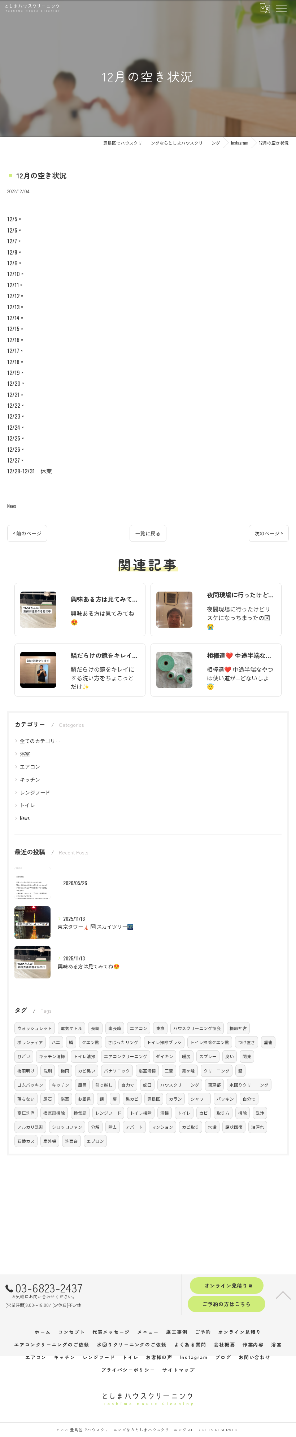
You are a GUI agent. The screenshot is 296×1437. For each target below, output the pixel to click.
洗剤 (47, 1070)
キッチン (30, 779)
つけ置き (246, 1042)
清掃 (164, 1113)
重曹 (268, 1042)
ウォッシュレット (34, 1028)
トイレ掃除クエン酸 (209, 1042)
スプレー (208, 1056)
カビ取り (190, 1127)
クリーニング (217, 1070)
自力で (127, 1085)
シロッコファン (67, 1127)
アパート (134, 1127)
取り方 (223, 1113)
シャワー (199, 1099)
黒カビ (132, 1099)
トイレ (27, 805)
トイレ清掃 (84, 1056)
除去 (112, 1127)
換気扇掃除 (54, 1113)
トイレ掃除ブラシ (164, 1042)
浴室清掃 (147, 1070)
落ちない (26, 1099)
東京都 (214, 1085)
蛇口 (147, 1085)
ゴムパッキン (30, 1085)
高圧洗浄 (26, 1113)
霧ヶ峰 (188, 1070)
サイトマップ (178, 1369)
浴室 (25, 753)
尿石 (47, 1099)
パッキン (225, 1099)
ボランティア (30, 1042)
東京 (160, 1028)
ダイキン (164, 1056)
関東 (247, 1056)
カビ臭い (86, 1070)
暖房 (186, 1056)
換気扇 (80, 1113)
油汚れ (257, 1127)
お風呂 (84, 1099)
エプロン (95, 1141)
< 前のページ (27, 533)
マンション (162, 1127)
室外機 (49, 1141)
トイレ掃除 (141, 1113)
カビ (203, 1113)
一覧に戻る (148, 533)
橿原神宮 (238, 1028)
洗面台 (71, 1141)
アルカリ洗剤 (30, 1127)
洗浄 (260, 1113)
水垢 (212, 1127)
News (11, 506)
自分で (249, 1099)
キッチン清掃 (52, 1056)
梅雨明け (26, 1070)
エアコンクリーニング (125, 1056)
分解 (95, 1127)
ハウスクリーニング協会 (197, 1028)
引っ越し (104, 1085)
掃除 (242, 1113)
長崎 (95, 1028)
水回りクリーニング (249, 1085)
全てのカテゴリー (40, 740)
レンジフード (35, 792)
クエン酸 (90, 1042)
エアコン (30, 766)
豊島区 (153, 1099)
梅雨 (65, 1070)
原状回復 (234, 1127)
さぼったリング (123, 1042)
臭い (229, 1056)
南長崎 (114, 1028)
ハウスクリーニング (179, 1085)
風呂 (82, 1085)
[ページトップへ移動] (283, 1294)
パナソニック (117, 1070)
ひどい (23, 1056)
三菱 (169, 1070)
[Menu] (281, 8)
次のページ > (268, 533)
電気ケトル (71, 1028)
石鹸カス (26, 1141)
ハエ (56, 1042)
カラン (175, 1099)
